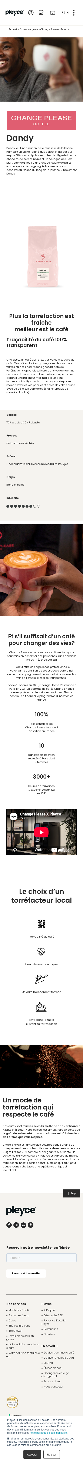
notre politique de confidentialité (48, 1432)
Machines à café (19, 1310)
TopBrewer (15, 1331)
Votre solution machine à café (22, 1346)
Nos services (16, 1304)
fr (64, 12)
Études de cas (53, 1368)
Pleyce (47, 1304)
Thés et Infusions (19, 1325)
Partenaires (51, 1329)
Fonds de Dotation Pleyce (54, 1322)
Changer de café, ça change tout (55, 1374)
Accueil (13, 29)
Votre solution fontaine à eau (23, 1354)
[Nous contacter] (53, 13)
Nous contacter (53, 1386)
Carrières (49, 1334)
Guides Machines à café (59, 1352)
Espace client (52, 1381)
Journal (48, 1363)
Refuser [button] (51, 1454)
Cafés (12, 1320)
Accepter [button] (32, 1454)
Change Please (49, 29)
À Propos (49, 1310)
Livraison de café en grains (20, 1337)
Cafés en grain (29, 29)
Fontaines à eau (19, 1315)
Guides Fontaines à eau (59, 1357)
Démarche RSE (53, 1315)
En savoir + (50, 1346)
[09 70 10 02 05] (41, 12)
